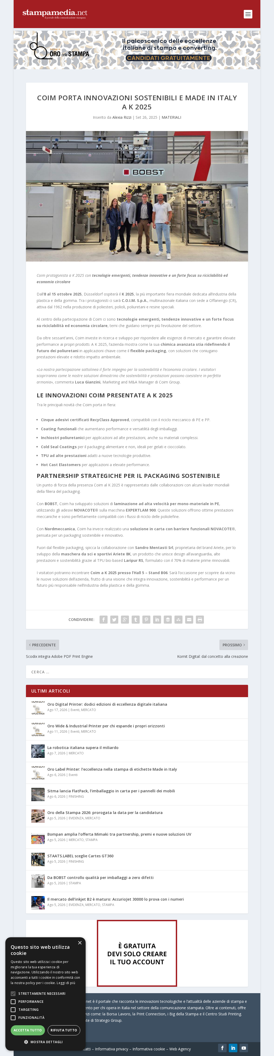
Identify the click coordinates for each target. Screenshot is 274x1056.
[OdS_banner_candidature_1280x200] (137, 67)
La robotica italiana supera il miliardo (83, 747)
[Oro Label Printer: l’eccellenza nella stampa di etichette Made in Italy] (38, 772)
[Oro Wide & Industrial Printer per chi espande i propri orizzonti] (38, 729)
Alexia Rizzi (121, 117)
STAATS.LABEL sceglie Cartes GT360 (80, 855)
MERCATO (88, 710)
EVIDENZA (76, 818)
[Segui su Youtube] (243, 1048)
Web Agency (180, 1048)
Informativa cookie (148, 1048)
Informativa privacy (111, 1048)
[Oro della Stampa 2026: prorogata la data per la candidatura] (38, 816)
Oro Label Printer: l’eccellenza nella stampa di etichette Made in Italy (112, 769)
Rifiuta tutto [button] (64, 1030)
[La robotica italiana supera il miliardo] (38, 751)
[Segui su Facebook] (222, 1048)
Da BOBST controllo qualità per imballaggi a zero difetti (100, 877)
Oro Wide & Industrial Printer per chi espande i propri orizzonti (106, 725)
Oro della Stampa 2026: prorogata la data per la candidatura (105, 812)
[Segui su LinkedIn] (233, 1048)
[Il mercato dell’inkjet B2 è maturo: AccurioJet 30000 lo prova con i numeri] (38, 902)
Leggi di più (66, 983)
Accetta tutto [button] (28, 1030)
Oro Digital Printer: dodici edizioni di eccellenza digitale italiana (107, 704)
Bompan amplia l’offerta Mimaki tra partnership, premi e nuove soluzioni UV (119, 834)
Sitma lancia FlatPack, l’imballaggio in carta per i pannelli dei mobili (111, 790)
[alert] (45, 994)
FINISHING (76, 796)
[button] (45, 1042)
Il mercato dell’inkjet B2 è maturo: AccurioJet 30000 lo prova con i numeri (115, 899)
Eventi (75, 710)
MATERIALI (171, 117)
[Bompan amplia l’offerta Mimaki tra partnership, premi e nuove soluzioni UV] (38, 837)
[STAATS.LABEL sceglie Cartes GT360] (38, 859)
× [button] (80, 943)
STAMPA (91, 840)
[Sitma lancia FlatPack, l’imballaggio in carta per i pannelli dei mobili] (38, 794)
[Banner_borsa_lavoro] (137, 985)
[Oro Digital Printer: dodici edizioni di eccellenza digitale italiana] (38, 708)
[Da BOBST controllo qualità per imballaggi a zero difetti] (38, 881)
